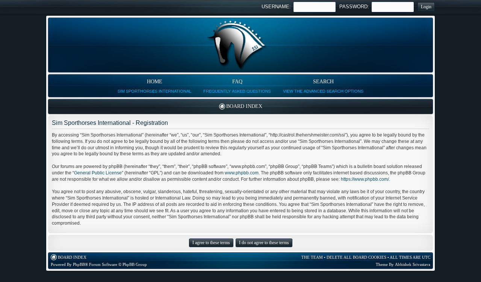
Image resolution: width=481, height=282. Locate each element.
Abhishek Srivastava (412, 264)
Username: (276, 6)
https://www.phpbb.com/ (365, 179)
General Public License (98, 173)
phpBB (79, 264)
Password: (354, 6)
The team (312, 257)
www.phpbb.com (242, 173)
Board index (244, 106)
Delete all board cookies (356, 257)
